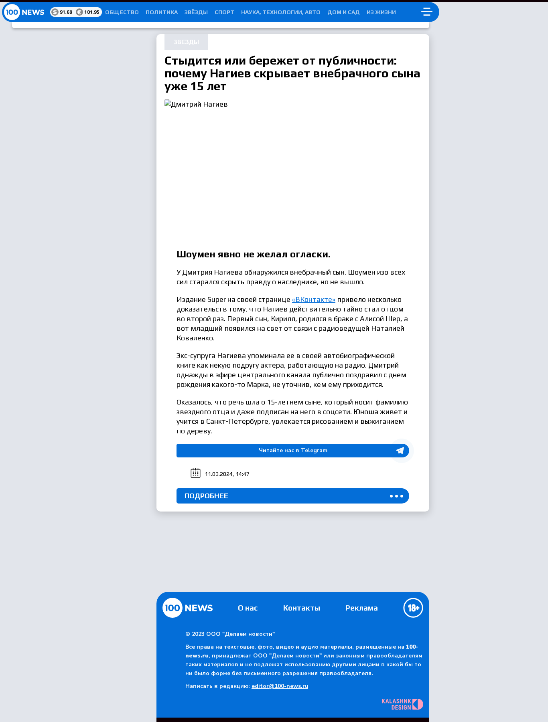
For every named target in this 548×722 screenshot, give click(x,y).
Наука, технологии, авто (281, 12)
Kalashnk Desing (402, 704)
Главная (187, 608)
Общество (122, 12)
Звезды (186, 41)
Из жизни (381, 12)
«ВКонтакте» (313, 299)
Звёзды (196, 12)
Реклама (361, 607)
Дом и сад (343, 12)
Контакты (301, 607)
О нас (248, 607)
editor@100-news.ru (280, 686)
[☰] (426, 12)
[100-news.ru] (26, 12)
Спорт (224, 12)
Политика (162, 12)
